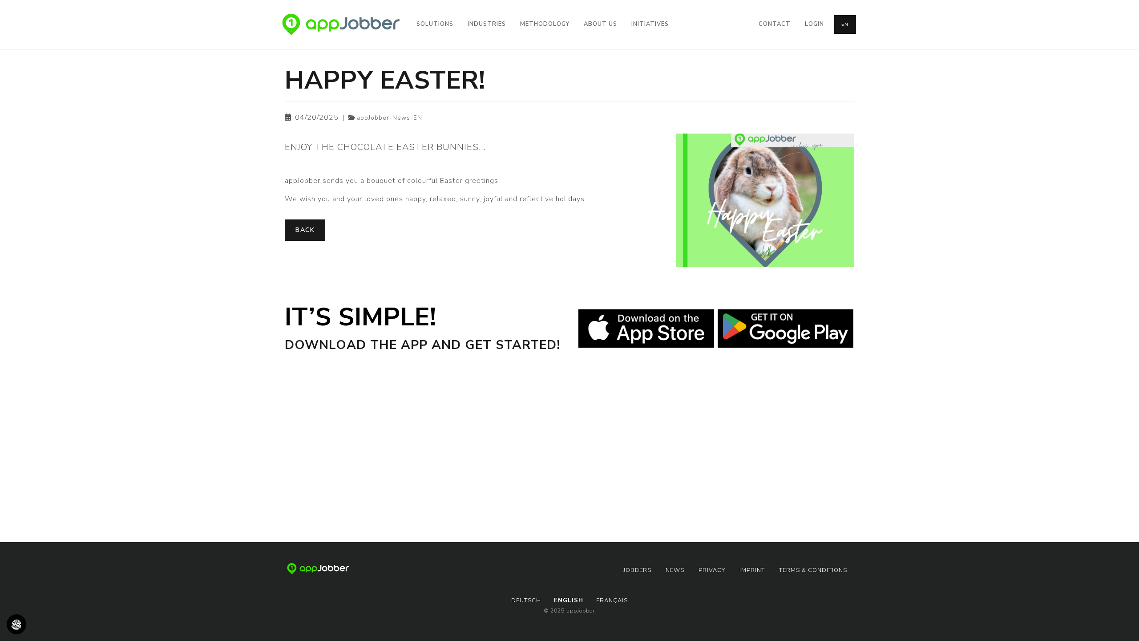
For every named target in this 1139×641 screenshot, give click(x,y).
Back (305, 230)
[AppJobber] (341, 24)
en (845, 24)
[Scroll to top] (1119, 621)
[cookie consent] (16, 624)
